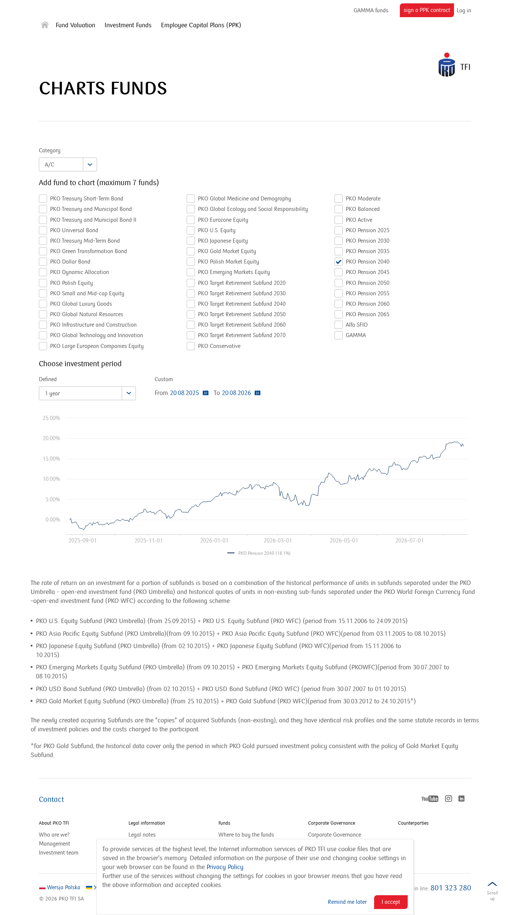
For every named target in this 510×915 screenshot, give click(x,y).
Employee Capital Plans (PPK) (201, 25)
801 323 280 (450, 888)
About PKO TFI (54, 823)
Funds (224, 823)
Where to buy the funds (246, 834)
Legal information (146, 823)
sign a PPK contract (429, 11)
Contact (51, 799)
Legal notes (142, 834)
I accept (391, 902)
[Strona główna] (45, 26)
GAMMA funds (371, 11)
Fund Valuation (75, 25)
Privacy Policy (224, 867)
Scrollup (492, 895)
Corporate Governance (331, 823)
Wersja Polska (63, 887)
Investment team (58, 852)
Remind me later (347, 902)
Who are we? (54, 834)
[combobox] (68, 164)
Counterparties (413, 823)
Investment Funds (128, 25)
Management (54, 843)
